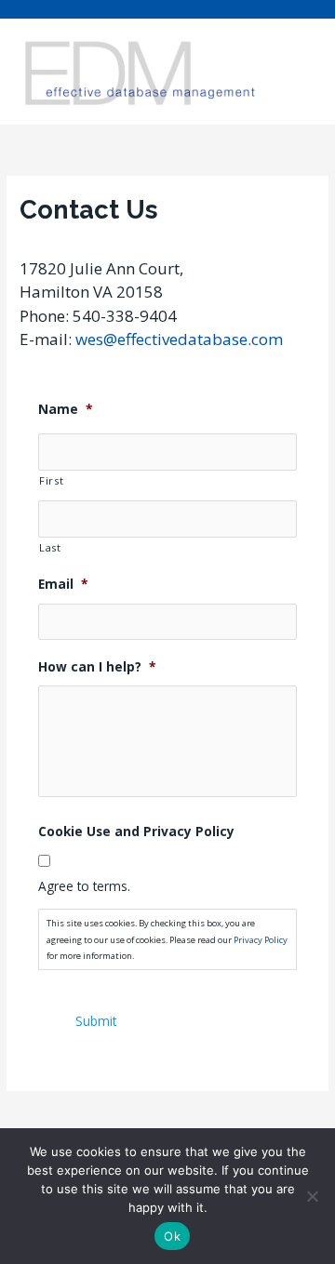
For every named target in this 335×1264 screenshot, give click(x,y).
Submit (95, 1021)
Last (50, 547)
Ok (172, 1236)
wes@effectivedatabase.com (179, 339)
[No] (311, 1196)
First (51, 480)
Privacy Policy (261, 940)
